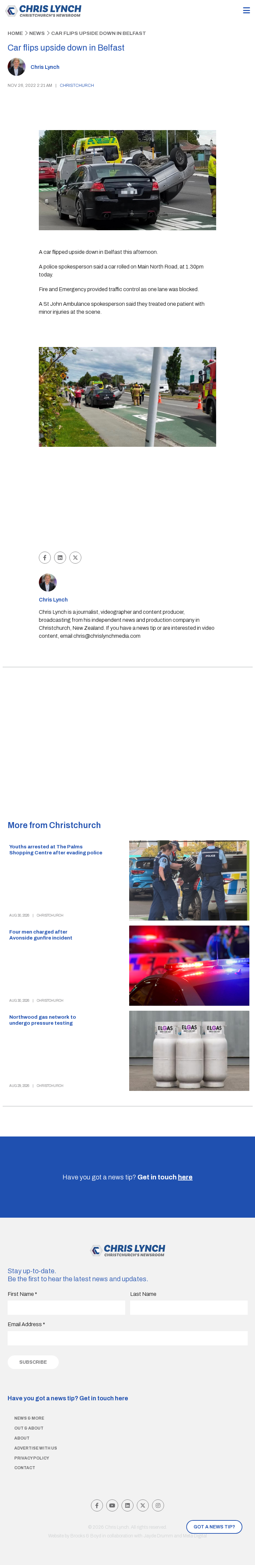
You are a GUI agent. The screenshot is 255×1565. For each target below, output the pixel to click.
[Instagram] (158, 1505)
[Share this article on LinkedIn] (60, 558)
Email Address (26, 1324)
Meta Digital (195, 1535)
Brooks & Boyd (85, 1535)
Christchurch (77, 85)
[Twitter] (143, 1505)
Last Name (143, 1294)
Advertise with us (35, 1448)
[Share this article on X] (75, 558)
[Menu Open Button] (246, 11)
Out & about (28, 1428)
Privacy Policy (31, 1458)
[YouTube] (112, 1505)
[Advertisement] (127, 500)
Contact (24, 1468)
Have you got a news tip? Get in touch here (68, 1398)
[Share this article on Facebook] (45, 558)
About (22, 1438)
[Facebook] (97, 1505)
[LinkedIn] (127, 1505)
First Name (22, 1294)
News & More (29, 1418)
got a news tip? (214, 1526)
